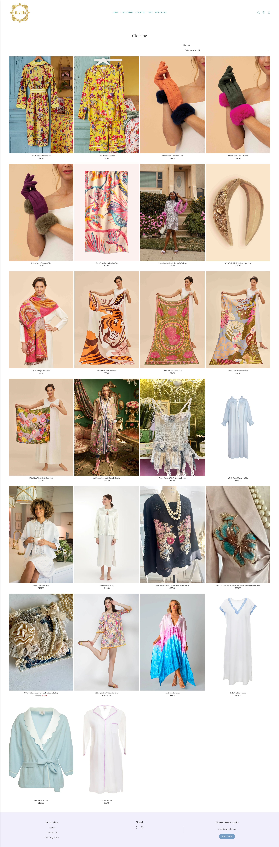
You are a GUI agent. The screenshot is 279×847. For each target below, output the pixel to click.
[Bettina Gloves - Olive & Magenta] (238, 104)
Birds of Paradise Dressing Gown (41, 156)
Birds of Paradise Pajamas (107, 156)
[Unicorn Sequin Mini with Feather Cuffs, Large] (172, 212)
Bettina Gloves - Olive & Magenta (238, 156)
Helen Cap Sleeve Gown (238, 693)
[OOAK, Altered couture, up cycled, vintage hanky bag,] (41, 642)
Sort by (186, 45)
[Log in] (263, 12)
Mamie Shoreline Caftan (172, 693)
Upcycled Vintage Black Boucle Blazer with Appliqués (172, 585)
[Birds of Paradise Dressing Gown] (41, 104)
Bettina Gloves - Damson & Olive (41, 263)
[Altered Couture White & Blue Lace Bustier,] (172, 427)
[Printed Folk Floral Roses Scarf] (172, 319)
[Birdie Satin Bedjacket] (106, 534)
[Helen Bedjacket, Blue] (41, 749)
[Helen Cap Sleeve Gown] (238, 642)
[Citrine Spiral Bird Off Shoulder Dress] (106, 642)
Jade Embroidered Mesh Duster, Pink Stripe (106, 478)
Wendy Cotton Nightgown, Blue (238, 478)
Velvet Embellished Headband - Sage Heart (238, 263)
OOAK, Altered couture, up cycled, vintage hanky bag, (41, 693)
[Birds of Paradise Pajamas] (106, 104)
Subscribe (227, 836)
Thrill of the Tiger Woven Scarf (41, 371)
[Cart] (269, 12)
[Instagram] (142, 827)
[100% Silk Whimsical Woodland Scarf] (41, 427)
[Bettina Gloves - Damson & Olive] (41, 212)
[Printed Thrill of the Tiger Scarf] (106, 319)
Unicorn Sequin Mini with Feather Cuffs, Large (172, 263)
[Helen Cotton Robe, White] (41, 534)
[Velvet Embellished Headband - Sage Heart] (238, 212)
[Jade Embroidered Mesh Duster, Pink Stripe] (106, 427)
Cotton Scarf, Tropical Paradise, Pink (107, 263)
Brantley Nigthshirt (106, 800)
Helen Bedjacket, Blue (41, 800)
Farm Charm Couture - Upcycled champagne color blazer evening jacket (238, 585)
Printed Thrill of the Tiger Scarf (106, 371)
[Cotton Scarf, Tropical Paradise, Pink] (106, 212)
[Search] (258, 12)
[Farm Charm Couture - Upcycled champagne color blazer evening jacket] (238, 534)
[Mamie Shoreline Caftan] (172, 642)
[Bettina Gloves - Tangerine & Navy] (172, 104)
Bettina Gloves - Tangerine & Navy (172, 156)
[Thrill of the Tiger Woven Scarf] (41, 319)
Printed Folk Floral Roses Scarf (172, 371)
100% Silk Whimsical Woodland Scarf (41, 478)
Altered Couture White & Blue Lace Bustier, (172, 478)
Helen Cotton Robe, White (41, 585)
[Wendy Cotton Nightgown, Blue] (238, 427)
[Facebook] (136, 827)
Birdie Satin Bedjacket (106, 585)
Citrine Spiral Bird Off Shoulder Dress (106, 693)
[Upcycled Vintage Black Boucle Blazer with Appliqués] (172, 534)
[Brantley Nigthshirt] (106, 749)
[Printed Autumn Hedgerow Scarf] (238, 319)
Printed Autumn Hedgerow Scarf (238, 371)
